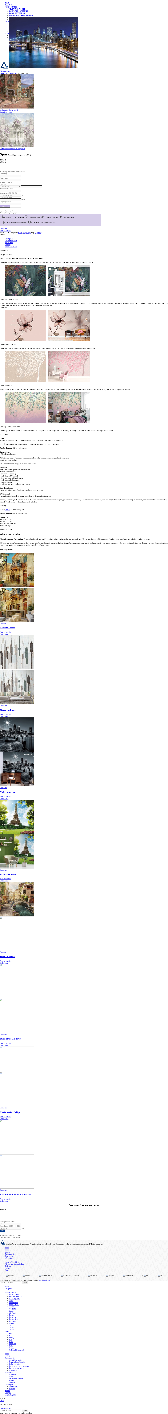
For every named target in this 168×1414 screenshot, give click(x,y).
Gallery (12, 1376)
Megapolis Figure (8, 710)
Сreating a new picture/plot (21, 15)
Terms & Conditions (12, 1262)
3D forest (12, 1313)
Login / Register (10, 1395)
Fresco (11, 1315)
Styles (11, 1327)
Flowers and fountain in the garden (12, 149)
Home (2, 73)
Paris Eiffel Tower (8, 874)
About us (8, 1250)
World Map (13, 1309)
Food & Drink (14, 1305)
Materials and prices (16, 1378)
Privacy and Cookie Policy (14, 1264)
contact (7, 510)
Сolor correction (17, 13)
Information (9, 1258)
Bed (10, 1333)
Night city (13, 73)
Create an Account (6, 1408)
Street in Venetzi (7, 956)
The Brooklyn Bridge (10, 1112)
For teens (12, 1321)
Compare (8, 1393)
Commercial (13, 1387)
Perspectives (13, 1319)
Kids (11, 1342)
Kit (10, 1336)
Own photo (9, 1256)
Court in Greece (7, 627)
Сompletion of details (18, 11)
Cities (7, 73)
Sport (11, 1325)
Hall (10, 1340)
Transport (12, 1329)
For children (13, 1303)
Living (11, 1338)
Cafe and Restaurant (16, 1350)
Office (11, 1348)
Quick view (4, 634)
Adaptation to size (17, 9)
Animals (12, 1307)
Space (11, 1311)
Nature (11, 1323)
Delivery (8, 1266)
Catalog (7, 1252)
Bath (11, 1346)
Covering (12, 1317)
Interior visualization (16, 1368)
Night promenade (8, 792)
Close (2, 1401)
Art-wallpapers (14, 1299)
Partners (7, 1268)
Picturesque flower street (9, 110)
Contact (7, 1270)
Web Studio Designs (44, 1280)
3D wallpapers (14, 1294)
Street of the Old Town (10, 1039)
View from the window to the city (15, 1194)
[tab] (86, 239)
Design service (10, 1254)
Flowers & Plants (15, 1297)
